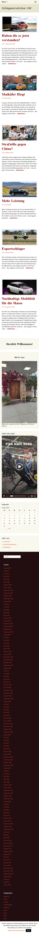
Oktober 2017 (8, 848)
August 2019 (7, 801)
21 (24, 520)
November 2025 (8, 593)
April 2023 (6, 679)
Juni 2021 (6, 740)
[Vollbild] (35, 496)
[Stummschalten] (32, 496)
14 (24, 518)
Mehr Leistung (13, 200)
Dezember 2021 (8, 723)
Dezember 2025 (8, 590)
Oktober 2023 (8, 662)
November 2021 (8, 726)
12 (14, 518)
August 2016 (7, 876)
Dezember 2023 (8, 657)
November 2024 (8, 626)
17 (4, 520)
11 (9, 518)
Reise (5, 916)
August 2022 (7, 701)
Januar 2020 (7, 787)
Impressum (7, 541)
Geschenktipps (8, 904)
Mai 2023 (6, 676)
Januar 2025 (7, 621)
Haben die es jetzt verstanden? (15, 37)
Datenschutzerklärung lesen (16, 930)
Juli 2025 (6, 604)
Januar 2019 (7, 821)
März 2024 (7, 648)
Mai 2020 (6, 776)
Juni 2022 (6, 707)
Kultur (5, 910)
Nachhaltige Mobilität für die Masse (18, 300)
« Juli (8, 528)
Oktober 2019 (8, 796)
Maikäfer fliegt (13, 94)
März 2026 (7, 582)
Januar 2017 (7, 865)
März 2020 (7, 782)
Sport (5, 918)
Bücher (6, 899)
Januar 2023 (7, 687)
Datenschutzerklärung (10, 544)
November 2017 (8, 846)
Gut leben (6, 907)
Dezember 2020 (8, 757)
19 (14, 520)
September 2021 (8, 732)
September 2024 (8, 632)
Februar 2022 (8, 718)
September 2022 (8, 698)
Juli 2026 (6, 571)
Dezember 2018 (8, 823)
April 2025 (6, 612)
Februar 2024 (8, 651)
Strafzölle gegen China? (14, 146)
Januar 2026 (7, 587)
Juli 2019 (6, 804)
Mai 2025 (6, 609)
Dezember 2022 (8, 690)
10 (4, 518)
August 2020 (7, 768)
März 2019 (7, 815)
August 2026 (7, 568)
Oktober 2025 (8, 596)
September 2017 (8, 851)
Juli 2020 (6, 771)
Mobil (5, 913)
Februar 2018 (8, 840)
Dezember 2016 (8, 868)
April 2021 (6, 746)
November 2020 (8, 760)
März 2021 (7, 748)
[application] (19, 467)
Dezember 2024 (8, 623)
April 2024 (6, 646)
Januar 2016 (7, 885)
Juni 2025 (6, 607)
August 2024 (7, 634)
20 (19, 520)
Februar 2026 (8, 584)
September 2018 (8, 829)
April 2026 (6, 579)
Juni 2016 (6, 879)
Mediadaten (7, 547)
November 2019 (8, 793)
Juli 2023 (6, 671)
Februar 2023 (8, 684)
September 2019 (8, 798)
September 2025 (8, 598)
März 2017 (7, 860)
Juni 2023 (6, 673)
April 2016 (6, 882)
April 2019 (6, 812)
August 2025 (7, 601)
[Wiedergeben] (4, 496)
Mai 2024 (6, 643)
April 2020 (6, 779)
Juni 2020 (6, 773)
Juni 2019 (6, 807)
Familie (6, 902)
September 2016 (8, 873)
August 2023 (7, 668)
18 (9, 520)
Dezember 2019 (8, 790)
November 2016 (8, 871)
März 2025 (7, 615)
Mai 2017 (6, 857)
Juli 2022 (6, 704)
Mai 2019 (6, 810)
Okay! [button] (28, 930)
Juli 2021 (6, 737)
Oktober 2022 (8, 696)
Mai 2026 (6, 576)
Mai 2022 (6, 710)
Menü (4, 2)
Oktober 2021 (8, 729)
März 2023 (7, 682)
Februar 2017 (8, 862)
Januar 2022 (7, 721)
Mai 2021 (6, 743)
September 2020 (8, 765)
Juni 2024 (6, 640)
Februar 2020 (8, 785)
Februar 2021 (8, 751)
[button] (19, 466)
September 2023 (8, 665)
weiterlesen (13, 63)
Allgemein (6, 896)
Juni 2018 (6, 832)
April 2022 (6, 712)
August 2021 (7, 735)
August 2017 (7, 854)
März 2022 (7, 715)
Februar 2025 (8, 618)
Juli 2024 (6, 637)
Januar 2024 (7, 654)
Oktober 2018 (8, 826)
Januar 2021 (7, 754)
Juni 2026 (6, 573)
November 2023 (8, 659)
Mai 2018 (6, 835)
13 (19, 518)
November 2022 (8, 693)
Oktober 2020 (8, 762)
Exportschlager (13, 248)
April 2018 (6, 837)
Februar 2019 (8, 818)
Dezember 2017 (8, 843)
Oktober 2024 (8, 629)
